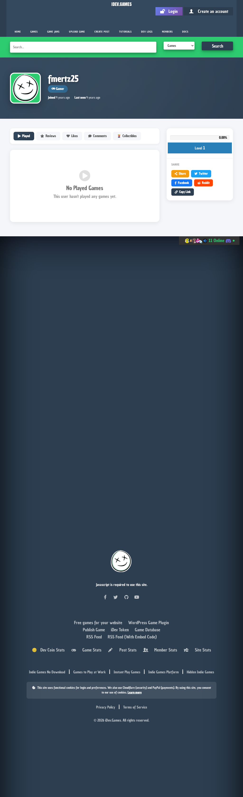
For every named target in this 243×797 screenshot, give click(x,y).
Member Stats (164, 650)
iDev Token (120, 630)
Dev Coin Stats (51, 650)
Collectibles (129, 136)
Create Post (102, 31)
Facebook (183, 183)
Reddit (206, 183)
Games (34, 31)
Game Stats (90, 650)
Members (167, 31)
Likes (74, 136)
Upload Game (77, 31)
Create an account (211, 11)
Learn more (135, 692)
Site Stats (201, 650)
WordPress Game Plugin (148, 623)
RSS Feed (94, 637)
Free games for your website (98, 623)
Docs (185, 31)
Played (26, 136)
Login (171, 11)
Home (18, 31)
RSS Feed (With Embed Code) (132, 637)
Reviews (51, 136)
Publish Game (94, 630)
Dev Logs (147, 31)
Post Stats (126, 650)
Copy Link (185, 192)
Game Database (147, 630)
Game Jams (53, 31)
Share (182, 173)
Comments (100, 136)
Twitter (203, 173)
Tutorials (125, 31)
